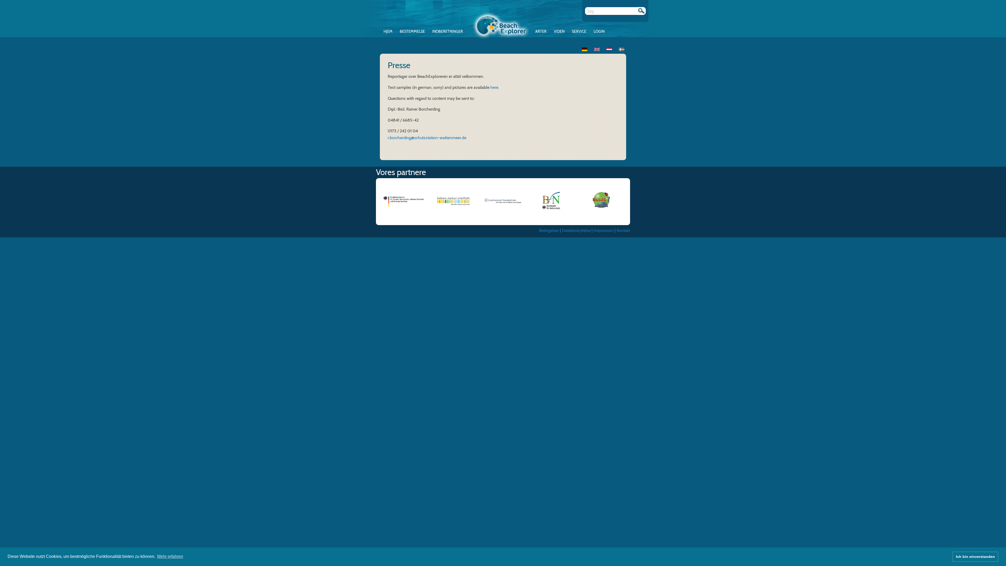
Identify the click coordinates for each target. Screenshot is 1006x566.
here (494, 87)
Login (599, 31)
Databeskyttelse (576, 230)
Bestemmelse (412, 31)
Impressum (604, 230)
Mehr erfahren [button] (170, 556)
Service (579, 31)
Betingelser (549, 230)
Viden (559, 31)
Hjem (388, 31)
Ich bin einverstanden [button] (975, 556)
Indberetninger (447, 31)
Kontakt (623, 230)
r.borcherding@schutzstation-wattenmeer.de (427, 137)
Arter (540, 31)
